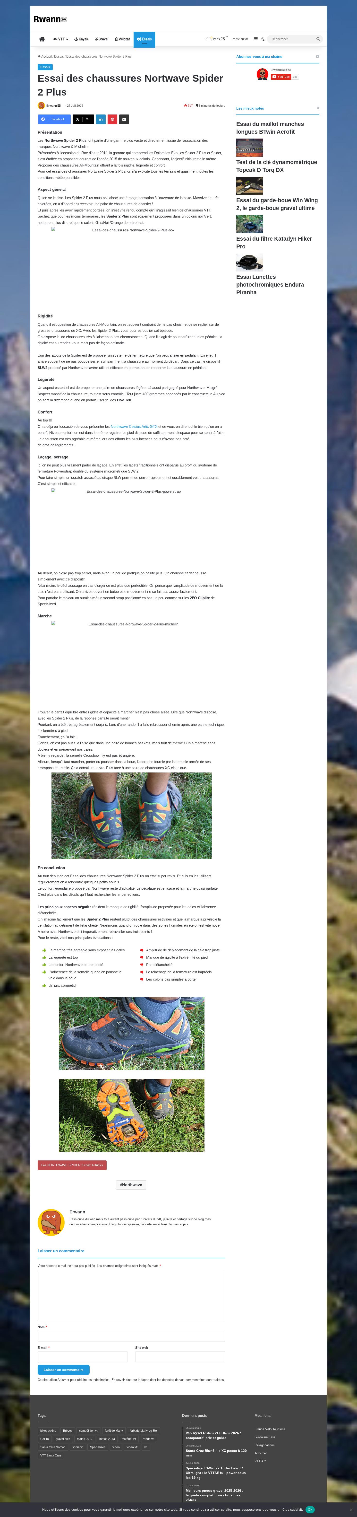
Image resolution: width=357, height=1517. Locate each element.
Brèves (67, 1430)
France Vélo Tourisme (270, 1429)
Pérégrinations (265, 1445)
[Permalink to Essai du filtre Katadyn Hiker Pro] (249, 232)
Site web (141, 1348)
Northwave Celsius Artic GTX (134, 426)
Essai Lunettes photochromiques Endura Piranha (270, 285)
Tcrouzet (261, 1453)
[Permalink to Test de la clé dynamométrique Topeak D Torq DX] (249, 156)
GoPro (44, 1439)
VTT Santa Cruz (50, 1455)
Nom (42, 1327)
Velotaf (124, 39)
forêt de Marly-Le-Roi (144, 1430)
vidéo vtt (132, 1447)
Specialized (98, 1447)
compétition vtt (88, 1430)
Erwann (51, 105)
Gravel (103, 39)
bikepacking (48, 1430)
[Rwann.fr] (52, 19)
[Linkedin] (101, 119)
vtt (145, 1447)
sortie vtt (77, 1447)
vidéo (116, 1447)
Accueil (46, 56)
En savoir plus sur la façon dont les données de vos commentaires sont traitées (167, 1380)
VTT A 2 (260, 1461)
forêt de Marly (114, 1430)
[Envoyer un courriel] (59, 105)
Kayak (83, 39)
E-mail (44, 1348)
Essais (146, 39)
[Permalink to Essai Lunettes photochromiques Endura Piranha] (249, 270)
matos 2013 (107, 1439)
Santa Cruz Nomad (53, 1447)
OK (310, 1509)
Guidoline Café (265, 1437)
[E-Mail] (124, 119)
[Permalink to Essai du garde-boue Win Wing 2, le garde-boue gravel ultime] (249, 194)
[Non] (350, 1509)
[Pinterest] (112, 119)
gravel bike (63, 1439)
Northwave (132, 1185)
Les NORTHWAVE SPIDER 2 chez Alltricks (72, 1165)
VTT (61, 39)
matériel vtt (129, 1439)
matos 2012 (85, 1439)
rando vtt (148, 1439)
